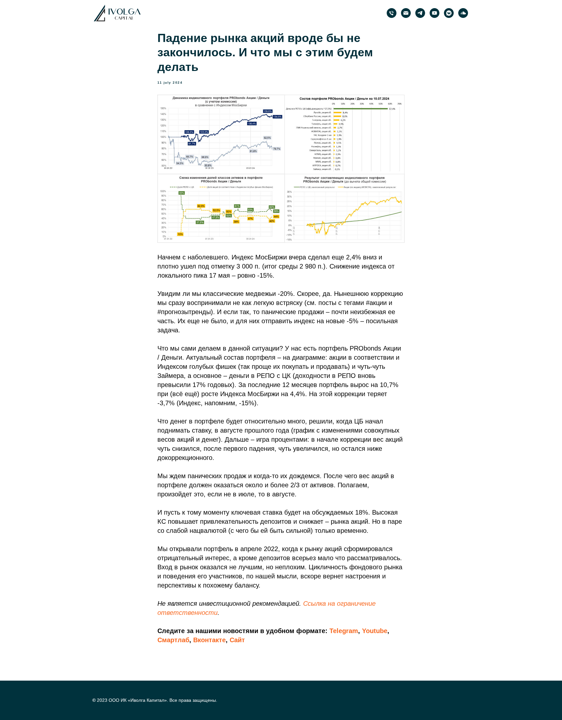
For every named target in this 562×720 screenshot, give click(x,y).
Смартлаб (173, 640)
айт (239, 640)
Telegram (343, 630)
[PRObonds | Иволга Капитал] (420, 13)
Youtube (374, 630)
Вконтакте (209, 640)
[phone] (391, 13)
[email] (406, 13)
